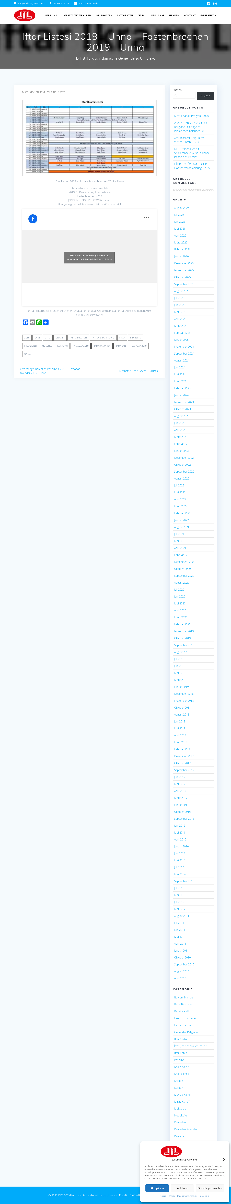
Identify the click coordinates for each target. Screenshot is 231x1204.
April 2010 (180, 978)
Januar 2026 (181, 256)
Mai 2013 (180, 895)
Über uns (51, 15)
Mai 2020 (180, 603)
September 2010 (184, 964)
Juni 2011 (179, 930)
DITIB (140, 15)
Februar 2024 (182, 388)
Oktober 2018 (182, 707)
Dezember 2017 (184, 756)
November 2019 (184, 631)
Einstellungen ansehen (210, 1188)
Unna (27, 354)
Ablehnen (182, 1188)
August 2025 (181, 291)
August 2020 (181, 582)
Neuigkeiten (104, 15)
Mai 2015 (180, 860)
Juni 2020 (179, 596)
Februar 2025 (182, 333)
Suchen (177, 89)
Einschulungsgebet (185, 1018)
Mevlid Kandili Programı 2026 (191, 116)
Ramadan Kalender (185, 1129)
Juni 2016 (179, 825)
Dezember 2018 (184, 694)
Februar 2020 (182, 624)
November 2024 (184, 346)
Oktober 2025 (182, 277)
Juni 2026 (179, 221)
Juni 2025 (179, 305)
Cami (37, 337)
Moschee (47, 345)
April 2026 (180, 235)
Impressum (204, 1196)
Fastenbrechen (30, 92)
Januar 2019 (181, 687)
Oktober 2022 (182, 464)
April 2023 (180, 430)
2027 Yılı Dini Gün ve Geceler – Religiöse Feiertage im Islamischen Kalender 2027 (192, 127)
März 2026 (180, 242)
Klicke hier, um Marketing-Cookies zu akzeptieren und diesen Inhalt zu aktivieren (89, 257)
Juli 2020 (179, 589)
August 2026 (181, 208)
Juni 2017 (179, 777)
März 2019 (180, 680)
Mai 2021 (180, 541)
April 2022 (180, 499)
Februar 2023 (182, 444)
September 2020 (184, 576)
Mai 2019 (180, 673)
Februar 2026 (182, 249)
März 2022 (180, 506)
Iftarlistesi (30, 345)
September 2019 (184, 645)
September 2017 (184, 770)
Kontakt (190, 15)
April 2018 (180, 735)
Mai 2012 (180, 909)
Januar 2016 (181, 846)
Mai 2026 (180, 228)
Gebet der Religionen (186, 1032)
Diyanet (60, 337)
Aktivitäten (125, 15)
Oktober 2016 (182, 812)
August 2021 (181, 527)
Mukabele (180, 1108)
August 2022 (181, 478)
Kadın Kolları (181, 1067)
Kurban (178, 1088)
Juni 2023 (179, 423)
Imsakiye (179, 1060)
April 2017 (180, 791)
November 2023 (184, 402)
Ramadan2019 (81, 345)
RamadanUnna (102, 345)
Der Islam (157, 15)
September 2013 (184, 881)
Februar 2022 (182, 513)
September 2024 (184, 353)
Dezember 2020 (184, 562)
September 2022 (184, 471)
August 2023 (181, 416)
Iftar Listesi (46, 92)
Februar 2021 (182, 555)
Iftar (122, 337)
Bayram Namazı (183, 997)
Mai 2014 (180, 874)
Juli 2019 (179, 659)
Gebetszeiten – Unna (78, 15)
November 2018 (184, 700)
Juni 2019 (179, 666)
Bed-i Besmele (183, 1004)
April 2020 (180, 610)
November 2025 (184, 270)
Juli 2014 (179, 867)
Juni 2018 (179, 721)
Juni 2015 (179, 853)
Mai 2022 (180, 492)
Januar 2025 (181, 340)
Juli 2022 (179, 485)
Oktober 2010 (182, 957)
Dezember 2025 (184, 263)
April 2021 (180, 548)
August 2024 (181, 360)
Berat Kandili (181, 1011)
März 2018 (180, 742)
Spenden (173, 15)
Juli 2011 (179, 923)
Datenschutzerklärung (187, 1196)
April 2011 (180, 943)
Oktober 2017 (182, 763)
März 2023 (180, 437)
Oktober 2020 (182, 569)
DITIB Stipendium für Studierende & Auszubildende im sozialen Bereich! (192, 153)
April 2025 (180, 319)
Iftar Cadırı (180, 1039)
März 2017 (180, 798)
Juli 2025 (179, 298)
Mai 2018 (180, 728)
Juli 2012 (179, 902)
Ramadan (62, 345)
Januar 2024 (181, 395)
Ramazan (121, 345)
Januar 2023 (181, 451)
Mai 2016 (180, 832)
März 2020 (180, 617)
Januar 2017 (181, 805)
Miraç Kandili (182, 1101)
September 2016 (184, 819)
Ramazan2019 (139, 345)
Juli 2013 (179, 888)
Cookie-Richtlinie (168, 1196)
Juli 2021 (179, 534)
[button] (224, 1159)
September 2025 (184, 284)
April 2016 (180, 839)
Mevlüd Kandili (182, 1094)
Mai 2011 (180, 937)
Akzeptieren (157, 1188)
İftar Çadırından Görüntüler (190, 1046)
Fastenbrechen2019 (103, 337)
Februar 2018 (182, 749)
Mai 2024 (180, 374)
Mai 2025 (180, 312)
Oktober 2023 (182, 409)
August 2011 (181, 916)
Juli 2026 (179, 215)
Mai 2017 (180, 784)
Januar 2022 (181, 520)
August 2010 (181, 971)
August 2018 (181, 714)
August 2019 (181, 652)
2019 (26, 337)
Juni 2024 (179, 367)
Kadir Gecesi (181, 1074)
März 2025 (180, 326)
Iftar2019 (135, 337)
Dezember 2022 (184, 458)
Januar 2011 (181, 950)
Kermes (178, 1081)
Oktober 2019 (182, 638)
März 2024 (180, 381)
